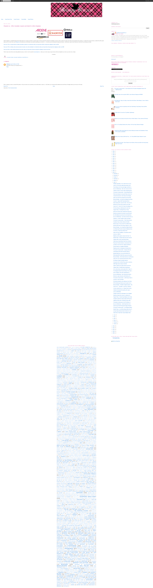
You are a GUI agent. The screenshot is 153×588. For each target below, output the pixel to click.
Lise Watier (65, 440)
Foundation (74, 397)
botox (58, 533)
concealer (60, 538)
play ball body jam (61, 571)
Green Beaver (60, 403)
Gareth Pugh (82, 398)
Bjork (74, 361)
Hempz (74, 408)
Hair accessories (89, 404)
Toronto (74, 514)
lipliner (77, 561)
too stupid (59, 583)
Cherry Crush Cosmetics (73, 372)
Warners (64, 523)
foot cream (91, 547)
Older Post (102, 86)
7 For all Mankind (75, 347)
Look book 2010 (67, 441)
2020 (114, 161)
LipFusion (61, 439)
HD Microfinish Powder (62, 404)
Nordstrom (83, 462)
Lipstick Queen (81, 439)
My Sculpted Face (77, 456)
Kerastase (88, 426)
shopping (61, 576)
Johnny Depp (65, 419)
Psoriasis (70, 477)
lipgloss (67, 561)
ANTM (94, 347)
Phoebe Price (93, 472)
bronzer (64, 533)
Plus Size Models (70, 475)
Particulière (59, 471)
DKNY (87, 379)
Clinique (59, 375)
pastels (86, 568)
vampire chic (73, 583)
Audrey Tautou (71, 354)
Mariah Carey (78, 446)
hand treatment (90, 554)
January (115, 323)
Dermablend (84, 382)
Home (2, 19)
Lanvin (58, 435)
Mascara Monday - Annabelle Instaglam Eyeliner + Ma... (123, 284)
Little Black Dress (76, 440)
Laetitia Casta (84, 434)
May (114, 316)
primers (85, 572)
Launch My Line (80, 435)
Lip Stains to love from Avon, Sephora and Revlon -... (122, 244)
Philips (77, 472)
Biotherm (64, 361)
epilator (64, 541)
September (116, 178)
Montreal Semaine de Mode (75, 455)
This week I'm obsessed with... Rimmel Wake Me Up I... (123, 192)
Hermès (60, 409)
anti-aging (81, 528)
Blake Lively (60, 362)
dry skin (88, 540)
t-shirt (77, 581)
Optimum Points (86, 466)
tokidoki (93, 582)
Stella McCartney (87, 503)
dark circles (91, 539)
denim (58, 540)
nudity (66, 567)
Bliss (73, 362)
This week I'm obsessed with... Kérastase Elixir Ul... (122, 249)
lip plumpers (69, 559)
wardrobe (92, 583)
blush (79, 530)
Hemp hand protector (66, 408)
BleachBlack (67, 362)
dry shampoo (80, 540)
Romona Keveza (64, 487)
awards (89, 528)
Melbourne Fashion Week (81, 450)
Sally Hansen (69, 490)
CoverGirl (88, 377)
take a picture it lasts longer (88, 581)
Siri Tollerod (92, 498)
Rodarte (76, 486)
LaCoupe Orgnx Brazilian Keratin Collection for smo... (122, 310)
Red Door (63, 482)
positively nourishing (91, 571)
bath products (65, 529)
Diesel (65, 383)
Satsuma (64, 491)
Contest (59, 377)
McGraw (58, 450)
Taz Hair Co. (88, 508)
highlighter (74, 556)
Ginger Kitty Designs (63, 399)
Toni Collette (82, 513)
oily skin (77, 567)
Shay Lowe (76, 495)
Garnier (88, 398)
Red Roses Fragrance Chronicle (73, 482)
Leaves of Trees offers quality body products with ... (122, 185)
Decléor (65, 382)
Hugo (71, 410)
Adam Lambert (71, 348)
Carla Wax (59, 368)
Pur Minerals (77, 477)
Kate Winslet (64, 425)
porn (84, 571)
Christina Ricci (93, 373)
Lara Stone (64, 435)
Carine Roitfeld (91, 367)
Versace (82, 519)
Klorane (82, 429)
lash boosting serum (70, 558)
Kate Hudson (90, 424)
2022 (114, 158)
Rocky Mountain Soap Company (64, 486)
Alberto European (62, 349)
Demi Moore (76, 382)
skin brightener (90, 576)
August (115, 180)
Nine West (65, 462)
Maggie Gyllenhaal (85, 444)
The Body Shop (76, 509)
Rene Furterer (90, 482)
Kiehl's (65, 428)
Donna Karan (67, 384)
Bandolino (66, 357)
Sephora (79, 492)
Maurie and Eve (68, 449)
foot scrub (59, 548)
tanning (58, 582)
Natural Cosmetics (77, 459)
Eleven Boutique (89, 387)
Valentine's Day (70, 518)
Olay (73, 465)
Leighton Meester (84, 436)
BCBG (81, 356)
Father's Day (73, 395)
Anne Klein (92, 353)
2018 (114, 165)
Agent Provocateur (91, 348)
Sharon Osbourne (60, 495)
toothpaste (66, 583)
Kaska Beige (75, 424)
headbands (66, 556)
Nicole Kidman (81, 461)
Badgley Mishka (88, 356)
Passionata (66, 471)
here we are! (113, 59)
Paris (81, 470)
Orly (74, 467)
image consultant (74, 557)
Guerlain (73, 403)
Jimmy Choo (59, 418)
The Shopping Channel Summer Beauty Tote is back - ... (123, 270)
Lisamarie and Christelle (121, 32)
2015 (114, 170)
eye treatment (81, 544)
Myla (84, 456)
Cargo (83, 367)
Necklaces (86, 459)
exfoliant (89, 541)
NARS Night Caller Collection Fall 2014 (120, 263)
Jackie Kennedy (84, 413)
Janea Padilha (64, 414)
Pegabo (94, 471)
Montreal (94, 454)
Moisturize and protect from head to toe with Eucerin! (122, 213)
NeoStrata (59, 460)
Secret (61, 492)
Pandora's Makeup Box (64, 470)
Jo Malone (66, 418)
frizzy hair (70, 549)
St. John (67, 503)
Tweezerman (91, 515)
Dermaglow (91, 382)
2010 (114, 331)
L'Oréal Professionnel (85, 431)
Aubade (64, 354)
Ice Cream (93, 410)
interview (92, 557)
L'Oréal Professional (70, 431)
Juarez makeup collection (67, 420)
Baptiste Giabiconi (75, 357)
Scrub (81, 491)
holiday (83, 556)
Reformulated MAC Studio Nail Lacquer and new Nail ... (123, 255)
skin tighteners (70, 577)
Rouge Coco (76, 487)
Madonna (77, 444)
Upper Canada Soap (89, 517)
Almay (72, 350)
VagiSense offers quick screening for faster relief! (121, 300)
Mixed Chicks (61, 454)
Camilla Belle (92, 366)
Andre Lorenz (87, 352)
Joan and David (75, 418)
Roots (70, 487)
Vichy (87, 519)
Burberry (80, 364)
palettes (77, 568)
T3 (72, 507)
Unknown (8, 64)
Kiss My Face (74, 429)
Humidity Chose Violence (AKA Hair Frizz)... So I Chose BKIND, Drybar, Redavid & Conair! (130, 136)
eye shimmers (70, 544)
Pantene (74, 470)
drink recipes (72, 540)
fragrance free (81, 548)
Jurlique (59, 423)
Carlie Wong (65, 368)
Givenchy (68, 400)
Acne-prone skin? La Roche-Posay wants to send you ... (123, 262)
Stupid (86, 504)
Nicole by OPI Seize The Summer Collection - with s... (122, 225)
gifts (85, 549)
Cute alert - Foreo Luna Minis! (118, 279)
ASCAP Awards (63, 348)
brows (73, 533)
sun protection (68, 579)
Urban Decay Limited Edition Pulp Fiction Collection (122, 241)
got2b (92, 549)
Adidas (83, 348)
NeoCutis (93, 459)
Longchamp (60, 441)
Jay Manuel (59, 415)
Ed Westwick (69, 387)
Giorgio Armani (74, 399)
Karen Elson (92, 423)
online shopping (18, 57)
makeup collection (80, 562)
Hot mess (59, 410)
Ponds (77, 475)
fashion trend (76, 547)
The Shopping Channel (81, 510)
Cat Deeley (90, 368)
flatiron (84, 547)
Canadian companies (74, 367)
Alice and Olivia (87, 349)
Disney (87, 383)
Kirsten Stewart (66, 429)
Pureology (85, 477)
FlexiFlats (60, 397)
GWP (76, 398)
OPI (78, 464)
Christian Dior (64, 373)
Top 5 (63, 514)
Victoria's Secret (67, 520)
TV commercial (82, 507)
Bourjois (69, 363)
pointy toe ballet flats (71, 571)
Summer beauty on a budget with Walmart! (120, 246)
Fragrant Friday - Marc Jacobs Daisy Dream (121, 239)
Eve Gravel (64, 393)
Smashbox (80, 499)
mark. (94, 562)
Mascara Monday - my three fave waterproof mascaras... (123, 199)
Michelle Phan (68, 451)
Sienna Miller (71, 498)
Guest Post (81, 403)
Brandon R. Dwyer (83, 363)
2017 (114, 166)
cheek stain (76, 535)
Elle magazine (77, 389)
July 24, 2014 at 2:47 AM (14, 64)
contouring (82, 538)
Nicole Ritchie (88, 461)
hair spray (69, 553)
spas (89, 577)
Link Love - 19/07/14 (116, 234)
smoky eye (77, 577)
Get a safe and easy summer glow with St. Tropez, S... (123, 269)
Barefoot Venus (91, 357)
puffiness (67, 573)
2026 (114, 151)
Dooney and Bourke (76, 384)
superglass (59, 581)
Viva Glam (94, 520)
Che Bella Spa (63, 372)
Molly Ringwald (74, 454)
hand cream (69, 554)
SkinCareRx (59, 499)
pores (79, 571)
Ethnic (79, 392)
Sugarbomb (92, 504)
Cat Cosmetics (83, 368)
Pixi (60, 475)
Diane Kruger (59, 383)
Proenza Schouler (78, 476)
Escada (58, 392)
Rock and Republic (91, 485)
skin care (60, 577)
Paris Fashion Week (89, 470)
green (65, 551)
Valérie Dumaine (79, 518)
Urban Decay (60, 518)
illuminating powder (62, 557)
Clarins (66, 374)
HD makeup (72, 404)
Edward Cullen (77, 387)
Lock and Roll (93, 440)
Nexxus (73, 461)
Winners (80, 524)
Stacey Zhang (73, 503)
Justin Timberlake (67, 423)
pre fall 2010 (69, 572)
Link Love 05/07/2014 (117, 291)
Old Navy (93, 465)
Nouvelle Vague (66, 464)
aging (74, 528)
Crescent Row (73, 378)
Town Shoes (92, 514)
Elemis (83, 387)
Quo (89, 478)
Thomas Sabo (65, 512)
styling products (89, 578)
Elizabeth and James (67, 389)
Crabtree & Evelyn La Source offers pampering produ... (122, 190)
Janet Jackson (71, 414)
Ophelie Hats (79, 466)
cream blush (73, 539)
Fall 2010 (92, 393)
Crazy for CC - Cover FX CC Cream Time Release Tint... (123, 206)
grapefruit (59, 551)
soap (83, 577)
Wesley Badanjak (84, 523)
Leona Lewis (93, 436)
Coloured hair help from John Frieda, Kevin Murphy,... (122, 195)
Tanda (90, 507)
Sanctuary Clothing (83, 490)
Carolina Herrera (74, 368)
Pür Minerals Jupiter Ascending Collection (120, 260)
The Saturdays (68, 510)
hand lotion (80, 554)
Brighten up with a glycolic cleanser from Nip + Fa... (122, 235)
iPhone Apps (91, 556)
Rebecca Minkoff (81, 481)
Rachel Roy (77, 480)
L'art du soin (63, 433)
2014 (114, 172)
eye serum (60, 544)
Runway (88, 487)
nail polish (84, 565)
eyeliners (60, 545)
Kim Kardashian (73, 428)
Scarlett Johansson (72, 491)
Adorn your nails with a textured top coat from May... (122, 197)
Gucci (67, 403)
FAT (75, 393)
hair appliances (74, 551)
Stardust (79, 503)
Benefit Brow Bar (90, 358)
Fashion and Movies (83, 394)
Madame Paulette (69, 444)
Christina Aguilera (83, 373)
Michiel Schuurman (77, 451)
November (115, 175)
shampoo (72, 574)
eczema (94, 540)
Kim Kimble (80, 428)
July (114, 182)
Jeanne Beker (66, 415)
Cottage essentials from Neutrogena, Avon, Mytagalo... (122, 293)
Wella (69, 523)
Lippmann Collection (70, 439)
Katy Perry (81, 425)
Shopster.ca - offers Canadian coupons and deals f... (122, 218)
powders (61, 572)
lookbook (94, 561)
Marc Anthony (90, 445)
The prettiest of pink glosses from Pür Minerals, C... (122, 302)
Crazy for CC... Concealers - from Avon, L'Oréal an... (122, 286)
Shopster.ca (25, 57)
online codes (10, 57)
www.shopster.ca (37, 51)
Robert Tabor (61, 485)
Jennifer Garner (92, 415)
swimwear (71, 581)
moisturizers (62, 565)
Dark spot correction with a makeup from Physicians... (122, 211)
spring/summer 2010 (66, 578)
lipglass (59, 561)
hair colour (60, 552)
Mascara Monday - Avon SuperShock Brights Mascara (122, 227)
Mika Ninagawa (86, 451)
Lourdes (94, 441)
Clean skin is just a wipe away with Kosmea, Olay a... (122, 258)
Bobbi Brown (81, 362)
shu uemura (80, 576)
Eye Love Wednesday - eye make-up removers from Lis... (123, 216)
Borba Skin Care (91, 362)
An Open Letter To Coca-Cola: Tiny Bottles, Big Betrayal (124, 112)
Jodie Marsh (84, 418)
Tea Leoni (94, 508)
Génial (87, 403)
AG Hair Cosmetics (85, 347)
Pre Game (89, 475)
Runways (94, 487)
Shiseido (68, 496)
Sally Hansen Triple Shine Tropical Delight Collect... (122, 312)
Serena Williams (60, 494)
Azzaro (77, 356)
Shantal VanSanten (91, 494)
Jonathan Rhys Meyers (82, 419)
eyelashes (91, 544)
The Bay (66, 509)
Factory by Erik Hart (83, 393)
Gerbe (95, 398)
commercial (91, 536)
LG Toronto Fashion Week (74, 433)
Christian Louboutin (74, 373)
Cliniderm (92, 374)
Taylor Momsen (72, 508)
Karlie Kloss (68, 424)
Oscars (90, 467)
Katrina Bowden (73, 425)
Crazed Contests (17, 19)
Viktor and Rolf (78, 520)
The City (86, 509)
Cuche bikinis (87, 378)
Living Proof (86, 440)
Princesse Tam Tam (65, 476)
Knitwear (89, 429)
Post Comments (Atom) (12, 87)
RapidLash (59, 481)
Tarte (64, 508)
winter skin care (81, 584)
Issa (63, 413)
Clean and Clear (83, 374)
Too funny (89, 513)
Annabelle (83, 353)
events (80, 541)
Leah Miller (75, 436)
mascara (64, 564)
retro (73, 573)
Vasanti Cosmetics (64, 519)
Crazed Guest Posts (8, 19)
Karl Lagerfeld (60, 424)
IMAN (83, 410)
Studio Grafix (79, 504)
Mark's (93, 446)
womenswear (91, 584)
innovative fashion (84, 557)
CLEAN (58, 366)
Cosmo (67, 377)
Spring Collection (75, 502)
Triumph (74, 515)
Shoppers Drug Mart (88, 496)
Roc (77, 485)
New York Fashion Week (63, 461)
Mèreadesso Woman (91, 456)
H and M (92, 403)
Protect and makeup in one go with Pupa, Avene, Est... (122, 194)
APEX (58, 348)
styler (82, 578)
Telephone (60, 509)
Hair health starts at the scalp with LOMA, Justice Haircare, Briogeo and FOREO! (129, 94)
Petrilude (72, 472)
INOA (87, 410)
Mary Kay (74, 447)
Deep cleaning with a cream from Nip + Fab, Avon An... (122, 202)
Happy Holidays (87, 405)
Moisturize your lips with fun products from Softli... (122, 204)
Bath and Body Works (62, 358)
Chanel (74, 369)
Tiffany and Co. (60, 513)
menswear (77, 564)
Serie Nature (67, 494)
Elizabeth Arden (73, 388)
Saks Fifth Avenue (60, 490)
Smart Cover (72, 499)
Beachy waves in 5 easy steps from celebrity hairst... (122, 223)
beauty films (87, 529)
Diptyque (82, 383)
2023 (114, 156)
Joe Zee (90, 418)
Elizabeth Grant (84, 388)
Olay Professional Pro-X (83, 465)
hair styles (85, 553)
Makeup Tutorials (75, 445)
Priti (71, 476)
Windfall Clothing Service (71, 524)
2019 (114, 163)
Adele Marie (77, 348)
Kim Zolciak (87, 428)
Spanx (58, 502)
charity (67, 535)
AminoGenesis (79, 352)
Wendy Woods (76, 523)
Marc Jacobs (60, 446)
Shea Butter (83, 495)
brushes (81, 533)
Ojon (69, 465)
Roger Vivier (88, 486)
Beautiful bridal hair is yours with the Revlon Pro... (122, 253)
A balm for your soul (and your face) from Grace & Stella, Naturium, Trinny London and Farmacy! (131, 118)
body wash (78, 531)
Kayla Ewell (89, 425)
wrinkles (59, 586)
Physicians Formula (90, 473)
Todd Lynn (69, 513)
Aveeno (94, 354)
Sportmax (63, 502)
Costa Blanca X (73, 377)
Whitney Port (92, 523)
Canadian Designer (62, 367)
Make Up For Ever (62, 445)
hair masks (86, 552)
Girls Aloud (83, 399)
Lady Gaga (76, 434)
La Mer (59, 434)
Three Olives (92, 512)
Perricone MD (61, 472)
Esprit (63, 392)
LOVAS (83, 433)
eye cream (68, 543)
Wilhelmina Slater (60, 524)
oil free (71, 567)
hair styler (77, 553)
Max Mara (82, 449)
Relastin (83, 482)
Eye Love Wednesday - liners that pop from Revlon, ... (122, 274)
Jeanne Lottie (74, 415)
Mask (91, 447)
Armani (58, 354)
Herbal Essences (91, 408)
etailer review (71, 541)
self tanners (90, 573)
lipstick (84, 561)
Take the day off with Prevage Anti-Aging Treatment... (122, 305)
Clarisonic (74, 374)
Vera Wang (74, 519)
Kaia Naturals (76, 423)
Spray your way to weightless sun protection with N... (122, 232)
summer (59, 579)
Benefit (82, 358)
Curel (93, 378)
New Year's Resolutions (82, 460)
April (114, 318)
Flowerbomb (66, 397)
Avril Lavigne (70, 356)
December (115, 173)
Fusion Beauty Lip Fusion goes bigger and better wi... (122, 187)
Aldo (69, 349)
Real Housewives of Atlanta (69, 481)
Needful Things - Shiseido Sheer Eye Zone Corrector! (122, 237)
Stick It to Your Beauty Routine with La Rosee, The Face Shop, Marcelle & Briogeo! (129, 124)
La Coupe (94, 433)
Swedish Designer (66, 507)
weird (72, 584)
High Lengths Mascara (69, 409)
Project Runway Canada (89, 476)
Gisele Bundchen (91, 399)
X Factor (86, 524)
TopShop (68, 514)
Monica (88, 454)
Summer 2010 (60, 505)
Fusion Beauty (64, 398)
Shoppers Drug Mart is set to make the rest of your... (122, 183)
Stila (63, 504)
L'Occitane (90, 430)
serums (59, 574)
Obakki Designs (86, 464)
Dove (82, 384)
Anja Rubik (76, 353)
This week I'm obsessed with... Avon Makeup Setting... (122, 307)
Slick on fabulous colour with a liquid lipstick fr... (121, 272)
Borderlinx (59, 363)
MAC (81, 442)
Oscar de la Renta (82, 467)
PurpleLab (93, 477)
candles (59, 534)
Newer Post (6, 86)
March (115, 320)
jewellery (59, 558)
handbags (59, 556)
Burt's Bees (88, 364)
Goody (74, 402)
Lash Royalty (72, 435)
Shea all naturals (91, 495)
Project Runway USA (62, 477)
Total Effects (84, 514)
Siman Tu (78, 498)
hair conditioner (72, 552)
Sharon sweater (69, 495)
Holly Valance (80, 409)
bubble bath (90, 533)
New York (92, 460)
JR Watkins (76, 413)
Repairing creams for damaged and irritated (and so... (122, 248)
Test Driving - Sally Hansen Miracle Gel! (120, 230)
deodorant (64, 540)
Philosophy (85, 472)
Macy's (62, 444)
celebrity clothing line (70, 534)
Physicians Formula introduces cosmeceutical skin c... (122, 242)
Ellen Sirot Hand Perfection (88, 389)
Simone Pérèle (84, 498)
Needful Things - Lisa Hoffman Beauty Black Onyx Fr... (123, 309)
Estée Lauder (71, 392)
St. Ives (62, 503)
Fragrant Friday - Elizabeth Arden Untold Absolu (121, 267)
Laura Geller (88, 435)
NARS (58, 457)
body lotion (67, 531)
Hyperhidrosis (77, 410)
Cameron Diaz (83, 366)
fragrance (69, 548)
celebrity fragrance (83, 534)
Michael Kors (60, 451)
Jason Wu (85, 414)
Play (64, 475)
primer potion (77, 572)
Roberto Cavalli (70, 485)
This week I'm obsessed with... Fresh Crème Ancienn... (123, 220)
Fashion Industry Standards (63, 394)
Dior (70, 383)
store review (76, 578)
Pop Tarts (82, 475)
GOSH (70, 398)
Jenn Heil (85, 415)
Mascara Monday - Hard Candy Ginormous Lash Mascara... (123, 256)
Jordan (58, 420)
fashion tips (68, 547)
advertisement (67, 528)
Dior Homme (76, 383)
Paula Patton (80, 471)
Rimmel (83, 483)
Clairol (60, 374)
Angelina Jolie (69, 353)
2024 (114, 154)
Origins (61, 467)
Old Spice (59, 466)
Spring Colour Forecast (88, 502)
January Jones (79, 414)
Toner (74, 513)
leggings (92, 558)
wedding (59, 584)
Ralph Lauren (85, 480)
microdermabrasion (88, 564)
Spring (68, 502)
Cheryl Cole (82, 372)
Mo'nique (68, 454)
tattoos (64, 582)
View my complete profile (116, 40)
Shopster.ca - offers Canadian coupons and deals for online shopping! (22, 26)
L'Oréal (59, 431)
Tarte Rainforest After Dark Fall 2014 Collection (121, 251)
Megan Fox (64, 450)
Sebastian (93, 491)
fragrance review (91, 548)
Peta (68, 472)
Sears (87, 491)
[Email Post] (5, 56)
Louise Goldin (88, 441)
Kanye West (84, 423)
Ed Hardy (63, 387)
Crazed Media (23, 19)
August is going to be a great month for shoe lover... (122, 265)
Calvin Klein (74, 366)
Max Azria (75, 449)
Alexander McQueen (76, 349)
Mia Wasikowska (91, 450)
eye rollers (91, 543)
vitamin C (85, 583)
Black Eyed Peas (91, 361)
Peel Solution (88, 471)
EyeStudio (70, 393)
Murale (63, 456)
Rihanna (78, 483)
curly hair (82, 539)
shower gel (70, 576)
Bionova (58, 361)
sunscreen (89, 579)
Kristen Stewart (73, 430)
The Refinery (92, 509)
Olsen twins (72, 466)
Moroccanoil (86, 455)
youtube (66, 586)
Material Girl (60, 449)
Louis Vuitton (80, 441)
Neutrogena (68, 460)
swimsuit (65, 581)
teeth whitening (72, 582)
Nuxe (73, 464)
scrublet (83, 573)
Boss (64, 363)
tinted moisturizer (83, 582)
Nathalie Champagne (67, 459)
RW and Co (59, 480)
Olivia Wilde (65, 466)
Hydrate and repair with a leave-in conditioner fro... (122, 295)
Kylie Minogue (82, 430)
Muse (70, 456)
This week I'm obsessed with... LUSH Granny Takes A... (123, 277)
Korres (94, 429)
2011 (114, 329)
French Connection (87, 397)
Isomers (58, 413)
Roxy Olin (83, 487)
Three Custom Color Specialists (78, 512)
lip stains (86, 559)
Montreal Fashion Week (63, 455)
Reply (7, 66)
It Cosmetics (68, 413)
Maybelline (89, 449)
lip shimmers (79, 559)
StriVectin (70, 504)
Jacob (90, 413)
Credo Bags (65, 378)
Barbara (83, 357)
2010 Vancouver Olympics (63, 347)
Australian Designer (80, 354)
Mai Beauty (92, 444)
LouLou (74, 441)
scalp (77, 573)
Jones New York (91, 419)
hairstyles (59, 554)
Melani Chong (71, 450)
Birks (70, 361)
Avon (61, 356)
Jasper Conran (92, 414)
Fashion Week (73, 394)
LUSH (88, 433)
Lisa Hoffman (90, 439)
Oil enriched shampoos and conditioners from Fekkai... (122, 281)
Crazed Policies (30, 19)
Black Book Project (82, 361)
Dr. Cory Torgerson (91, 384)
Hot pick (65, 410)
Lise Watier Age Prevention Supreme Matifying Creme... (123, 228)
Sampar (76, 490)
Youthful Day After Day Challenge (71, 525)
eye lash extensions (80, 543)
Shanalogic (83, 494)
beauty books (78, 529)
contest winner (71, 538)
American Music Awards (68, 352)
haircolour (92, 553)
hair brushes (83, 551)
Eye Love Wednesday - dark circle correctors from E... (122, 188)
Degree (71, 382)
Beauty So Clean (74, 358)
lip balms (60, 559)
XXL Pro (91, 524)
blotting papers (70, 530)
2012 (114, 327)
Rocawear (83, 485)
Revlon (70, 483)
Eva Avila (84, 392)
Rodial (81, 486)
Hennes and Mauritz (81, 408)
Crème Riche (80, 378)
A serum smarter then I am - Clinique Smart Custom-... (122, 288)
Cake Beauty (65, 366)
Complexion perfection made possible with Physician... (122, 298)
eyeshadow (72, 545)
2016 (114, 168)
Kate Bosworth (83, 424)
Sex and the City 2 (75, 494)
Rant (93, 480)
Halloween (63, 405)
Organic (94, 466)
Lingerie (94, 438)
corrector (91, 538)
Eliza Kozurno (64, 388)
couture (65, 539)
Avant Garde (88, 354)
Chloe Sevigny (89, 372)
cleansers (84, 535)
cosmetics (59, 539)
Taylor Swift (80, 508)
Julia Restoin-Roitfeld (90, 420)
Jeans (79, 415)
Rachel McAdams (68, 480)
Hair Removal (79, 404)
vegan (79, 583)
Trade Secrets (61, 515)
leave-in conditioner (82, 558)
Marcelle (69, 446)
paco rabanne (64, 568)
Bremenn (90, 363)
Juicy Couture (79, 420)
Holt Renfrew (89, 409)
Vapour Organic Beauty (90, 518)
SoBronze (88, 499)
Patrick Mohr (73, 471)
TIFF (75, 507)
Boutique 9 (76, 363)
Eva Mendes (90, 392)
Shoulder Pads (64, 498)
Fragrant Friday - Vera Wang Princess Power (121, 209)
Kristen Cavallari (63, 430)
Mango (83, 445)
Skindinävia (65, 499)
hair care (91, 551)
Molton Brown (83, 454)
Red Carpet (89, 481)
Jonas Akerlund (72, 419)
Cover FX (80, 377)
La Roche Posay (67, 434)
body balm (87, 530)
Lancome (91, 434)
